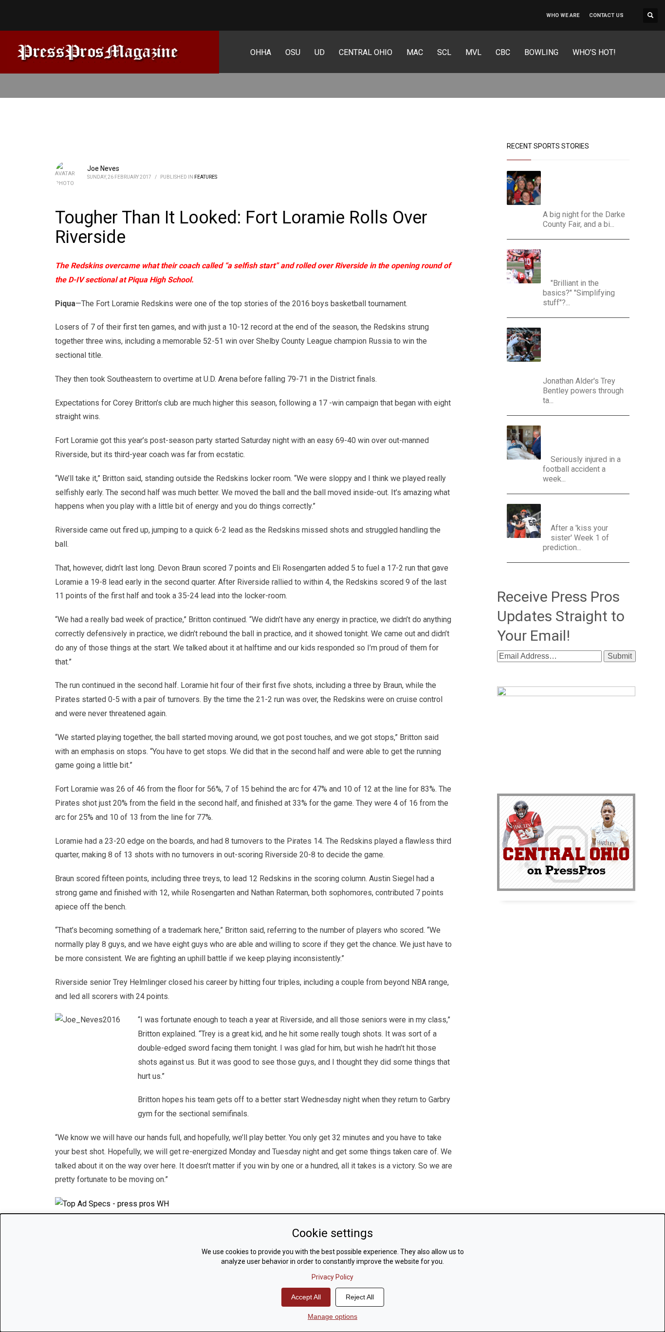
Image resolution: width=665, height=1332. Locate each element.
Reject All (360, 1297)
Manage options (332, 1316)
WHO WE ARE (562, 15)
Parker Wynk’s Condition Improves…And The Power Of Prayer (588, 437)
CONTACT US (606, 15)
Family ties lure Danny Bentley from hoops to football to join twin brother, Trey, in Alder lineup (585, 349)
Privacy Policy (332, 1277)
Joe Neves (103, 168)
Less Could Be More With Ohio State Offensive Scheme (589, 261)
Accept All (306, 1297)
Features (205, 177)
